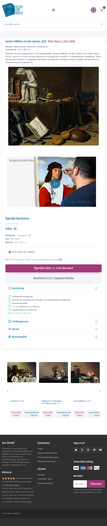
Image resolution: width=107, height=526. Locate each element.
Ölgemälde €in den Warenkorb (53, 268)
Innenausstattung (45, 483)
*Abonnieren (96, 484)
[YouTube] (100, 449)
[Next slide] (99, 391)
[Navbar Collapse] (53, 10)
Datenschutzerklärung (47, 453)
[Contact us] (61, 259)
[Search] (101, 24)
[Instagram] (88, 449)
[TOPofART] (12, 10)
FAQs (40, 449)
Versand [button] (15, 329)
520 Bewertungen (12, 485)
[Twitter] (75, 449)
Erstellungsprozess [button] (20, 321)
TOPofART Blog (45, 479)
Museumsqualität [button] (19, 337)
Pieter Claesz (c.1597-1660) (61, 41)
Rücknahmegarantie (47, 461)
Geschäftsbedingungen (48, 457)
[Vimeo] (94, 449)
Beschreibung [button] (18, 288)
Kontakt (41, 475)
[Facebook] (82, 449)
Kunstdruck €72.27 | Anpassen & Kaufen (54, 278)
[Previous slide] (7, 391)
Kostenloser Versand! (21, 313)
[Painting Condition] (29, 235)
